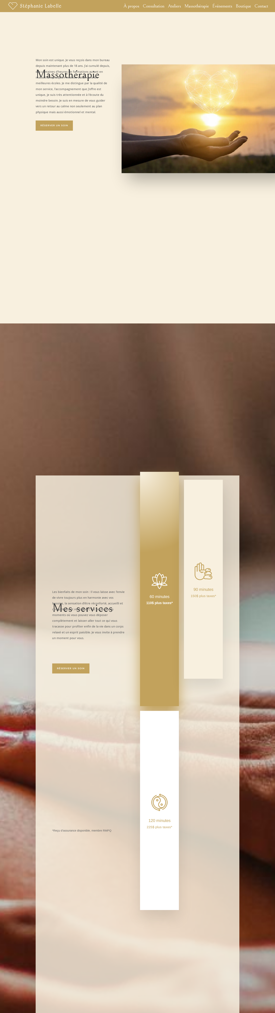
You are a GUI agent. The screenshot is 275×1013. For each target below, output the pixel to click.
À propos (131, 6)
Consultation (153, 6)
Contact (261, 6)
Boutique (243, 6)
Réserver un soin (54, 125)
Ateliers (174, 6)
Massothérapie (196, 6)
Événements (222, 6)
